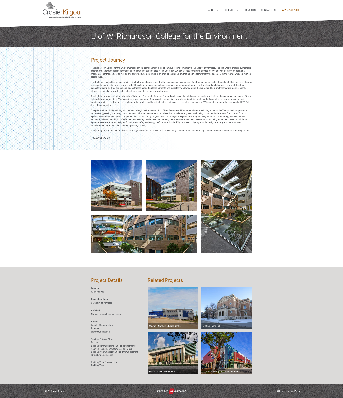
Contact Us (268, 10)
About (212, 10)
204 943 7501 (291, 10)
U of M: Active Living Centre (162, 371)
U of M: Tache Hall (211, 326)
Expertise (230, 10)
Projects (250, 10)
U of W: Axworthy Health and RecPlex (220, 371)
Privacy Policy (293, 391)
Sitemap (281, 391)
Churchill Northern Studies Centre (164, 326)
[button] (116, 185)
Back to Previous (101, 138)
